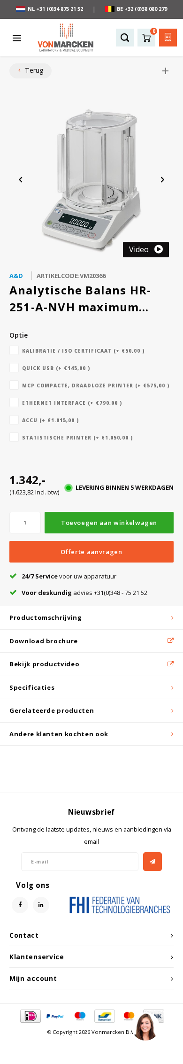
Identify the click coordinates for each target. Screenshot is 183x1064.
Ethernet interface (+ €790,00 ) (72, 403)
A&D (16, 275)
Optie (18, 335)
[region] (145, 1026)
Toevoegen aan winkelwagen (109, 522)
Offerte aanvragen (91, 551)
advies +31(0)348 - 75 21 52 (84, 592)
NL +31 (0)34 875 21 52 (55, 8)
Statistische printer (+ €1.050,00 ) (77, 437)
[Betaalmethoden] (30, 1015)
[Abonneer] (152, 861)
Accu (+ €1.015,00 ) (50, 420)
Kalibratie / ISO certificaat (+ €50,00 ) (83, 350)
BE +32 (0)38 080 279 (142, 8)
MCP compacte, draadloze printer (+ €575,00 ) (95, 385)
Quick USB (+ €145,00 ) (56, 368)
